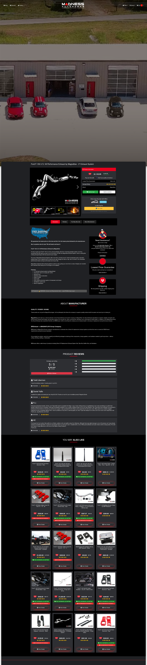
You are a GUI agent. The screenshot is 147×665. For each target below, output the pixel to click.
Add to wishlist (107, 192)
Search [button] (133, 5)
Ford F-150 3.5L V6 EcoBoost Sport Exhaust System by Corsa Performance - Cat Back (106, 548)
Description (55, 222)
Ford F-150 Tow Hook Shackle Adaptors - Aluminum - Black (40, 630)
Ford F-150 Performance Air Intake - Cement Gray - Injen (63, 505)
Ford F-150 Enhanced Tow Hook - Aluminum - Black (106, 588)
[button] (78, 187)
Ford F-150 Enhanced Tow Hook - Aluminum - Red (106, 630)
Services (13, 5)
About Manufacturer (89, 222)
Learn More (103, 202)
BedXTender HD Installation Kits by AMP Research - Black (84, 547)
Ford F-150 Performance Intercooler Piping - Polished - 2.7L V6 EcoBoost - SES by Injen (84, 506)
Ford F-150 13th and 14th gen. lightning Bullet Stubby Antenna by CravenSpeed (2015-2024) (62, 465)
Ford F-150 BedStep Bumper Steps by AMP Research (106, 505)
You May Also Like (75, 222)
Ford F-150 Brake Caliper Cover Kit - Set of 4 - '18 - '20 (41, 505)
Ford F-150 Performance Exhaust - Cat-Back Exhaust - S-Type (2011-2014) (62, 589)
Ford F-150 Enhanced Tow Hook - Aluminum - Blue (40, 464)
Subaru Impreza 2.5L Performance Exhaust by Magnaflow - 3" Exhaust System (62, 631)
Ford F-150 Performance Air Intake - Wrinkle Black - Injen (41, 588)
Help (125, 5)
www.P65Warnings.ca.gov (68, 291)
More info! (112, 181)
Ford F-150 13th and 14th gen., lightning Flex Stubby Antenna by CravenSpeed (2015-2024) (84, 465)
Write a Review (52, 373)
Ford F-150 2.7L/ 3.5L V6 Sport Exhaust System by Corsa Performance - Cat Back (40, 548)
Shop (6, 5)
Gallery (21, 5)
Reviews (65, 222)
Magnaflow (112, 187)
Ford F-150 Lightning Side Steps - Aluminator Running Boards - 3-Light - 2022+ (84, 631)
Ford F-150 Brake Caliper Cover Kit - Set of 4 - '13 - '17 (63, 547)
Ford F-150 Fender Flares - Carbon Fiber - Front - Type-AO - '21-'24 (106, 464)
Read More (102, 272)
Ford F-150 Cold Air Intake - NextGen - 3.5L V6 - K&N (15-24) (84, 588)
